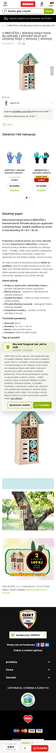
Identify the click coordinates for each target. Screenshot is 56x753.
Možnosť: (6, 97)
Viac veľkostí (16, 398)
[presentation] (4, 71)
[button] (26, 198)
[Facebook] (38, 645)
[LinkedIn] (47, 645)
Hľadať (49, 11)
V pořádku (44, 405)
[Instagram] (42, 645)
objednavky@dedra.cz (37, 589)
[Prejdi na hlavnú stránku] (28, 4)
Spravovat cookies (19, 405)
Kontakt (6, 592)
